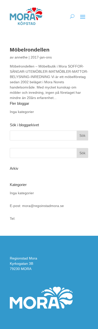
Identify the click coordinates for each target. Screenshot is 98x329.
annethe (21, 57)
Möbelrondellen (30, 49)
